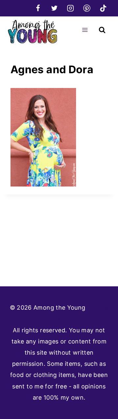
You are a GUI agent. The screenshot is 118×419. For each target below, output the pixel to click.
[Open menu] (85, 30)
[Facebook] (38, 8)
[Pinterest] (87, 8)
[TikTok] (103, 8)
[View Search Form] (102, 30)
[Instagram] (71, 8)
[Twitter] (54, 8)
